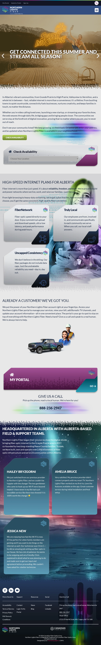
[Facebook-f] (4, 590)
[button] (97, 10)
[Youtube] (17, 590)
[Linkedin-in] (11, 590)
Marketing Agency (53, 640)
